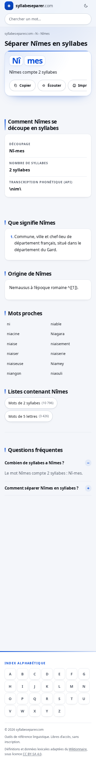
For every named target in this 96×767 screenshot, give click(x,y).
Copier (25, 85)
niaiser (13, 353)
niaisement (60, 343)
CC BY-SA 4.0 (32, 754)
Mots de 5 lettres (28, 416)
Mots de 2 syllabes (31, 402)
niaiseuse (15, 363)
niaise (12, 343)
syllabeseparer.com (19, 33)
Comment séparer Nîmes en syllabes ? (42, 488)
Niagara (58, 333)
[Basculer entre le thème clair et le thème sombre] (85, 5)
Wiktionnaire (78, 749)
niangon (14, 373)
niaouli (56, 373)
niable (56, 323)
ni (8, 323)
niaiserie (58, 353)
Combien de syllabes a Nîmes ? (34, 463)
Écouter (54, 85)
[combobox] (48, 19)
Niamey (57, 363)
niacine (13, 333)
